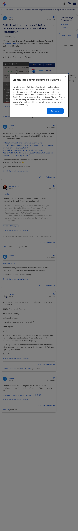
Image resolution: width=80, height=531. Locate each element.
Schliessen (55, 111)
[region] (39, 95)
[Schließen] (65, 76)
